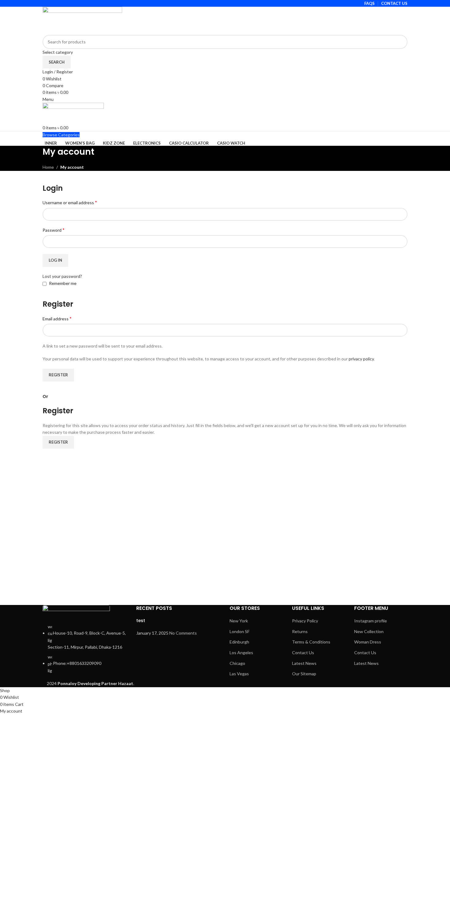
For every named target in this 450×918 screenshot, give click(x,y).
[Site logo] (82, 20)
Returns (300, 631)
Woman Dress (367, 641)
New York (239, 620)
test (140, 621)
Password (54, 230)
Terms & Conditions (311, 641)
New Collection (369, 631)
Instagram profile (370, 620)
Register (58, 374)
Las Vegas (239, 673)
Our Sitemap (304, 673)
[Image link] (76, 613)
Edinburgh (239, 641)
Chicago (237, 663)
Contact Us (303, 652)
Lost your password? (62, 276)
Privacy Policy (305, 620)
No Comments (183, 633)
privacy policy (361, 358)
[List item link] (85, 648)
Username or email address (70, 202)
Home (48, 167)
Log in (55, 260)
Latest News (304, 663)
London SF (239, 631)
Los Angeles (241, 652)
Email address (57, 318)
